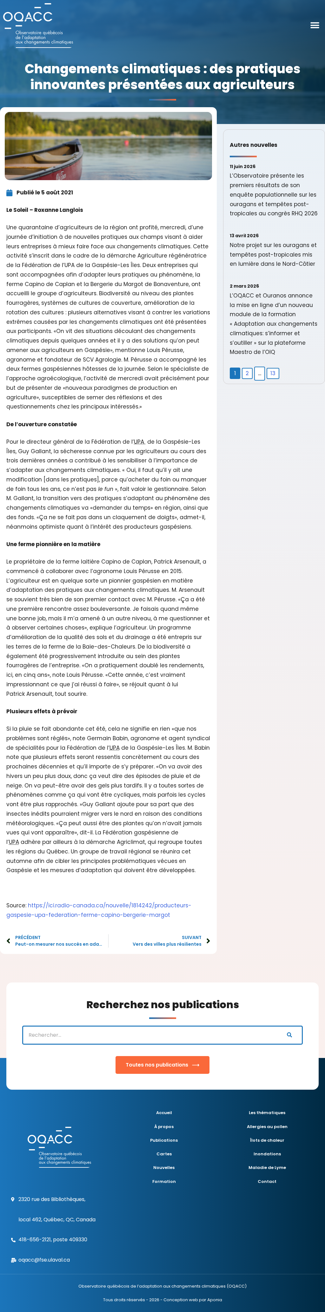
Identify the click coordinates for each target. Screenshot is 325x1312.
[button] (315, 25)
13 (272, 373)
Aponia (214, 1300)
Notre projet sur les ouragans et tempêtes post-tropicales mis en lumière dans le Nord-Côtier (273, 254)
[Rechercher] (289, 1035)
